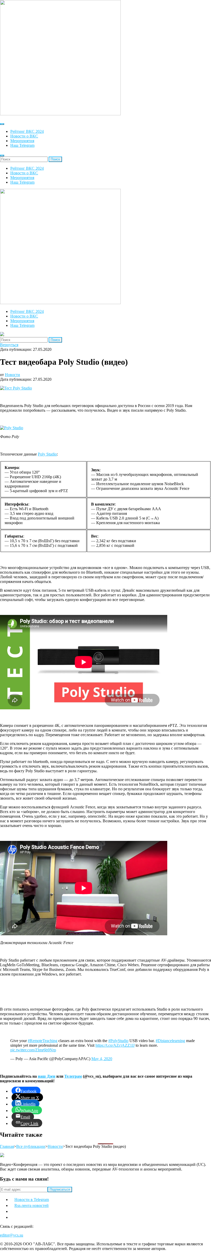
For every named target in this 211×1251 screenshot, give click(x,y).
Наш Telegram (22, 145)
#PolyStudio (118, 1040)
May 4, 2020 (101, 1059)
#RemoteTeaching (42, 1040)
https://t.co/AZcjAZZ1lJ (115, 1045)
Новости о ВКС (24, 136)
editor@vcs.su (11, 1235)
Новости (12, 374)
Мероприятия (22, 141)
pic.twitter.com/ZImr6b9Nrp (33, 1050)
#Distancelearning (170, 1040)
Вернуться (9, 345)
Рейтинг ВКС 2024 (27, 131)
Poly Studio (47, 454)
